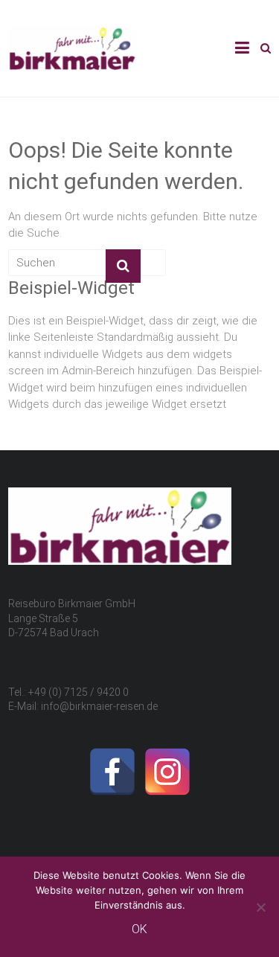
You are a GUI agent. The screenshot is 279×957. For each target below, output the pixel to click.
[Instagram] (167, 772)
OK (139, 929)
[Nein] (260, 907)
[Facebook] (112, 772)
